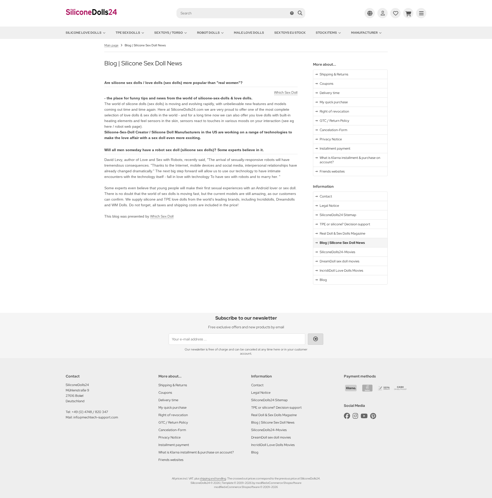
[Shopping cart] (408, 13)
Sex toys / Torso (168, 33)
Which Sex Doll (286, 92)
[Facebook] (347, 416)
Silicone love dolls (83, 33)
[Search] (300, 13)
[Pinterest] (373, 416)
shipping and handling (213, 478)
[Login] (382, 13)
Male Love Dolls (249, 33)
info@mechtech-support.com (95, 417)
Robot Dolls (208, 33)
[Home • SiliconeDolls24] (91, 18)
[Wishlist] (395, 13)
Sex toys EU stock (290, 33)
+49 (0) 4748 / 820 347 (90, 412)
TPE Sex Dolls (128, 33)
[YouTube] (364, 416)
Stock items (326, 33)
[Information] (292, 13)
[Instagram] (355, 416)
